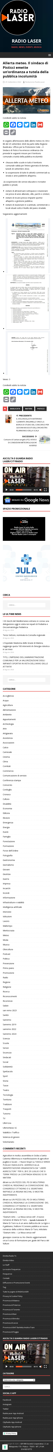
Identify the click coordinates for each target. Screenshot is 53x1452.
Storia (5, 1081)
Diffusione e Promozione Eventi (16, 1282)
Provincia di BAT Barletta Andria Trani (18, 1327)
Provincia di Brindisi (11, 1318)
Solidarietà (7, 1066)
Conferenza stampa (12, 780)
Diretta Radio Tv (9, 1256)
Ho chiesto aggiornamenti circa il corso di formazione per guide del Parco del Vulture (26, 1240)
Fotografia (7, 855)
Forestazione (9, 841)
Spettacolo (8, 1071)
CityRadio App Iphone (12, 1426)
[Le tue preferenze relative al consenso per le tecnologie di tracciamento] (5, 1447)
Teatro (6, 1090)
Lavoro (6, 921)
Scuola (6, 1043)
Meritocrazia (8, 930)
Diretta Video (8, 1260)
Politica (6, 958)
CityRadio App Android (12, 1422)
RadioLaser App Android (13, 1413)
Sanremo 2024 (9, 1034)
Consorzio (7, 785)
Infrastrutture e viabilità (13, 902)
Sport (5, 1076)
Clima (5, 761)
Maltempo (7, 926)
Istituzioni (7, 916)
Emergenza (8, 822)
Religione (7, 987)
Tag (4, 1287)
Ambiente (7, 714)
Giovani (6, 869)
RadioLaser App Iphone (13, 1418)
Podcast (6, 954)
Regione (6, 982)
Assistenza (8, 738)
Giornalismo (8, 865)
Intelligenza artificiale (12, 907)
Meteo (6, 935)
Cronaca (6, 794)
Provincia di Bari (10, 1314)
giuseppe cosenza (11, 1237)
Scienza (6, 1038)
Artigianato (8, 733)
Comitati (7, 766)
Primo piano (8, 968)
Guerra (6, 879)
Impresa (6, 883)
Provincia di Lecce (10, 1323)
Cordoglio (7, 789)
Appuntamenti (9, 719)
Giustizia (6, 874)
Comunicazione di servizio (15, 775)
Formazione (8, 846)
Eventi (5, 832)
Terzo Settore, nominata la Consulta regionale (24, 635)
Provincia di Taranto (11, 1309)
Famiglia (6, 836)
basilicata (15, 409)
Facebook (7, 1400)
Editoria (6, 813)
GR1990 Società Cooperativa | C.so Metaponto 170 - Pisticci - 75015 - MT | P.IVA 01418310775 (29, 1446)
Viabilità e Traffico (11, 1132)
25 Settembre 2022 (13, 82)
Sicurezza (7, 1052)
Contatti (6, 1278)
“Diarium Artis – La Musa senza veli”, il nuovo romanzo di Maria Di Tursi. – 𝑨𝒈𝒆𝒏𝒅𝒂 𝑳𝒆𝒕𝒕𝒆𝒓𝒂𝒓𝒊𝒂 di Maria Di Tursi (24, 1219)
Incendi (6, 893)
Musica (6, 944)
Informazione (9, 897)
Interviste (7, 911)
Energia (6, 827)
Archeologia (8, 724)
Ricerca (6, 991)
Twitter (6, 1409)
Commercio (8, 771)
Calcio (5, 747)
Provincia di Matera (11, 1300)
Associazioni (8, 742)
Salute (5, 1005)
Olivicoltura (8, 949)
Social (5, 1062)
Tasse (5, 1085)
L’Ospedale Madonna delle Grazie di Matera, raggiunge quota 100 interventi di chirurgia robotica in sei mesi (26, 646)
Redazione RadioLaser (35, 82)
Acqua (5, 700)
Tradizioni (7, 1104)
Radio (5, 977)
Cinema (6, 757)
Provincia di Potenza (11, 1305)
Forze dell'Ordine (10, 850)
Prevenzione (8, 963)
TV (4, 1118)
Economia (7, 808)
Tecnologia (8, 1095)
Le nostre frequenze (11, 1269)
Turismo (6, 1113)
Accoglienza (8, 696)
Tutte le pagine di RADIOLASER (16, 1291)
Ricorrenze (8, 1001)
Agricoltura (8, 705)
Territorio (7, 1099)
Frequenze (7, 1274)
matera (28, 409)
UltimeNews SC (10, 1127)
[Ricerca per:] (26, 605)
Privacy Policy (11, 1433)
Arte (5, 728)
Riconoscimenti (10, 996)
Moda (5, 940)
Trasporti (7, 1109)
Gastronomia (9, 860)
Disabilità (7, 803)
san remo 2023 (10, 1010)
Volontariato (8, 1142)
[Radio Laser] (17, 33)
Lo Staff (6, 1265)
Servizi (6, 1048)
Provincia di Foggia (11, 1332)
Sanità (5, 1015)
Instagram (7, 1404)
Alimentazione (9, 710)
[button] (49, 55)
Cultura (6, 799)
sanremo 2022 (9, 1029)
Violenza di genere (11, 1137)
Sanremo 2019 (9, 1024)
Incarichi (6, 888)
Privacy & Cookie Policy (12, 1296)
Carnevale (7, 752)
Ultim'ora (7, 1123)
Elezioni (6, 818)
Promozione (8, 973)
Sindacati (7, 1057)
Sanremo (7, 1019)
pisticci (41, 409)
